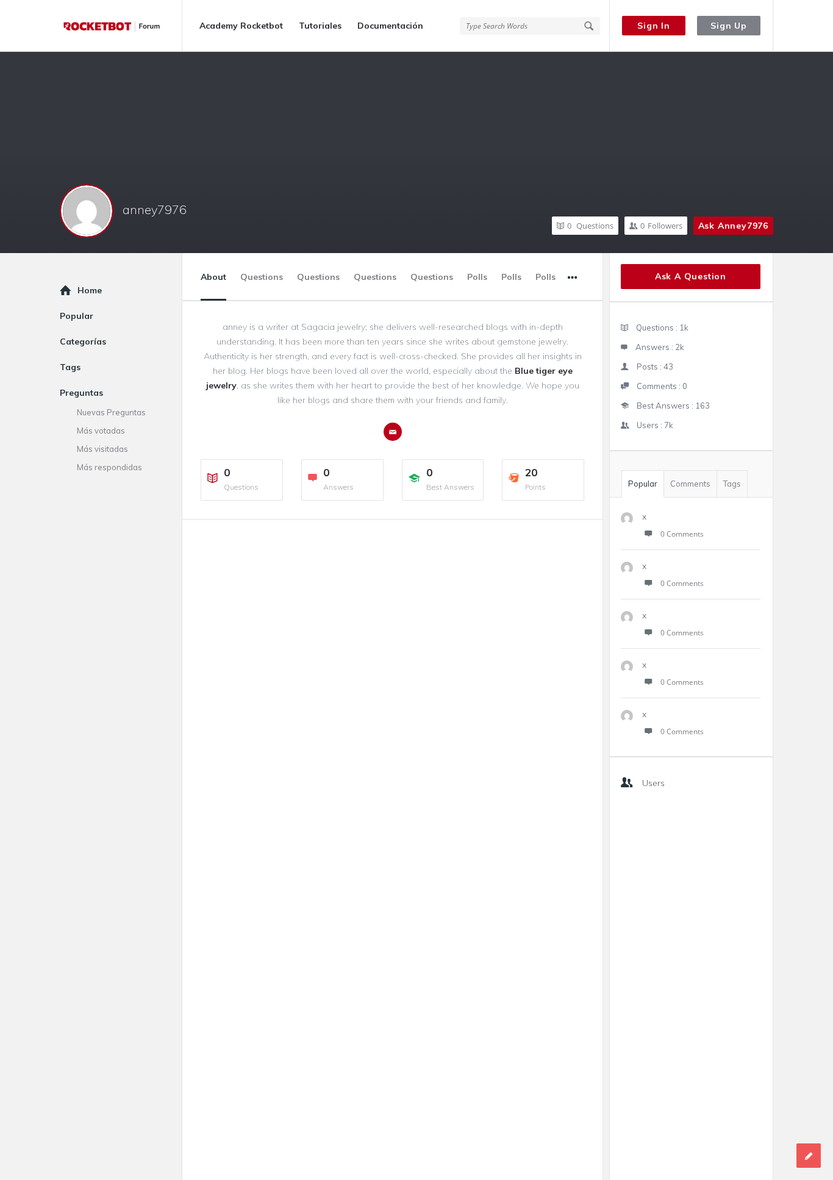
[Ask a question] (808, 1155)
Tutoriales (320, 25)
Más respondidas (109, 467)
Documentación (390, 25)
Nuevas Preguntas (111, 412)
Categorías (83, 341)
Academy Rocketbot (241, 25)
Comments (690, 483)
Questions (590, 225)
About (213, 276)
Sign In (653, 25)
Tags (732, 483)
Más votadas (101, 430)
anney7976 (155, 209)
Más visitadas (102, 449)
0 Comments (682, 534)
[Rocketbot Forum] (121, 26)
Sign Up (728, 25)
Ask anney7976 (733, 225)
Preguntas (81, 392)
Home (89, 290)
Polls (477, 276)
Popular (642, 483)
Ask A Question (690, 276)
